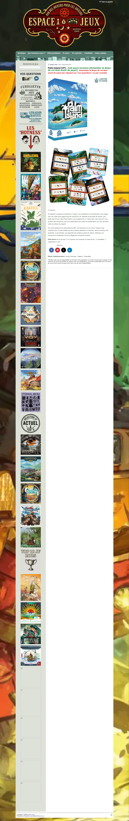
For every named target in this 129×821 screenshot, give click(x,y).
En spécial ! (77, 53)
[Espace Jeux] (64, 24)
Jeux (59, 64)
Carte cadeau (100, 53)
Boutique (22, 53)
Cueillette (88, 53)
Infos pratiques (53, 53)
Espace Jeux (53, 64)
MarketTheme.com (38, 816)
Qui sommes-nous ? (36, 53)
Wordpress (27, 816)
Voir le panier (107, 2)
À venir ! (66, 53)
